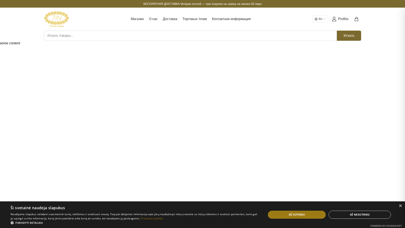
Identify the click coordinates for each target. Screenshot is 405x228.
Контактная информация (231, 19)
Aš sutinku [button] (297, 214)
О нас (153, 19)
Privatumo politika (152, 218)
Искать (349, 35)
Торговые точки (194, 19)
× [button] (400, 206)
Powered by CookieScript (386, 225)
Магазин (137, 19)
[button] (135, 223)
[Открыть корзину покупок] (356, 19)
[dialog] (202, 214)
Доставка (170, 19)
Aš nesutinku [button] (360, 214)
